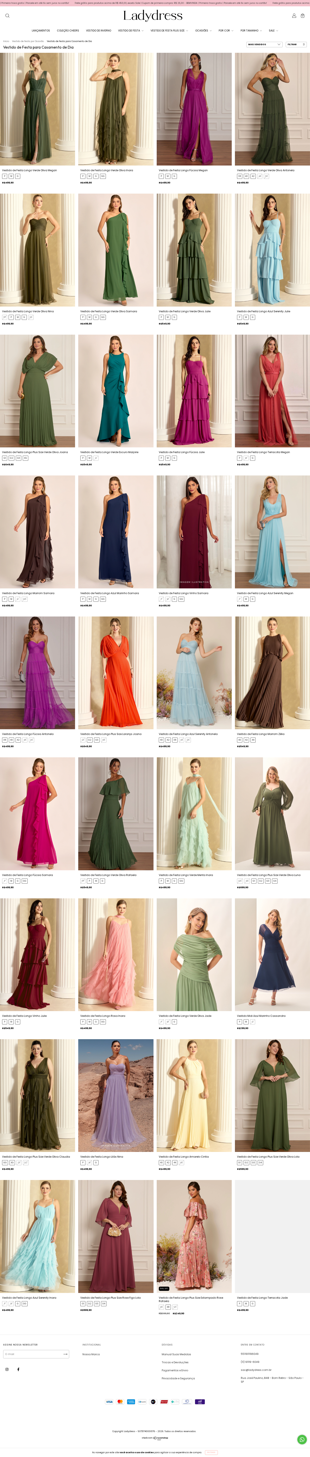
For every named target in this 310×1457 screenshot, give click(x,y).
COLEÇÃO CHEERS (68, 30)
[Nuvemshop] (155, 1447)
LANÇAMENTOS (41, 30)
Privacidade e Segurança (178, 1378)
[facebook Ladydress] (18, 1369)
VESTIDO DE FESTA (129, 30)
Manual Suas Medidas (176, 1354)
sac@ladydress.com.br (256, 1370)
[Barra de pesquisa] (7, 16)
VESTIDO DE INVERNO (98, 30)
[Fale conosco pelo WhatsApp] (302, 1439)
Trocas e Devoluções (175, 1362)
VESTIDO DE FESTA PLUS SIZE (168, 30)
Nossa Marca (91, 1354)
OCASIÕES (202, 30)
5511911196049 (250, 1354)
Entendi (211, 1452)
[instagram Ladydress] (7, 1369)
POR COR (224, 30)
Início (6, 41)
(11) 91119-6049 (250, 1362)
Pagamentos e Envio (175, 1370)
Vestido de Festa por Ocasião (28, 41)
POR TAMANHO (250, 30)
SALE (272, 30)
